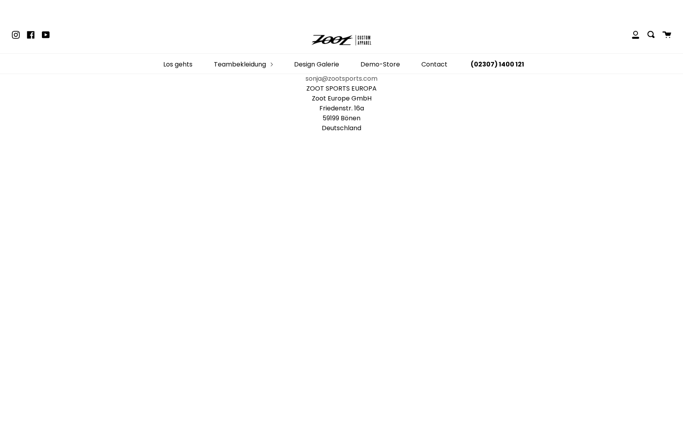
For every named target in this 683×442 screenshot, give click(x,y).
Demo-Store (380, 64)
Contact (434, 64)
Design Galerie (316, 64)
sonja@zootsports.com (341, 78)
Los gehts (177, 64)
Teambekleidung (241, 64)
